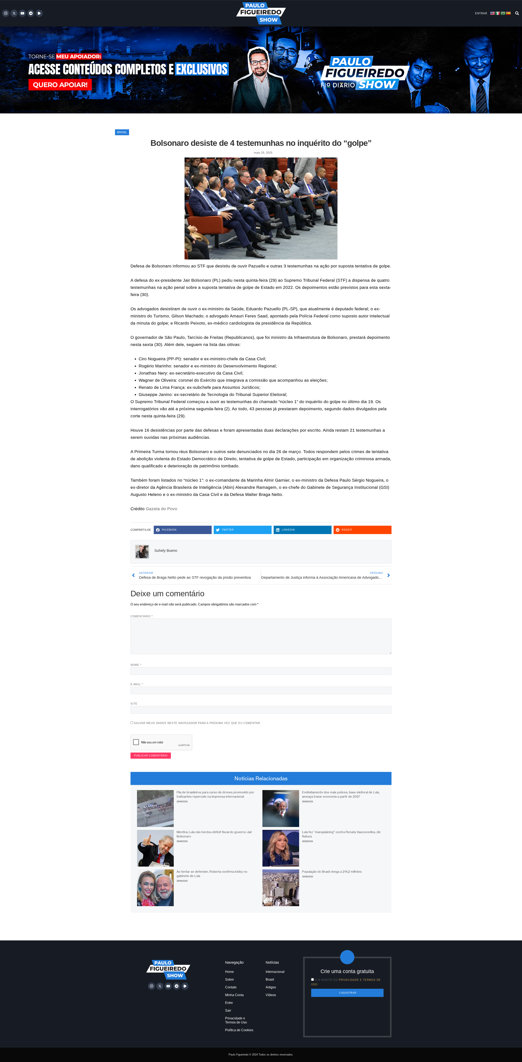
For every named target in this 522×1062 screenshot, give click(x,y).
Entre (229, 1002)
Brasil (122, 132)
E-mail (136, 684)
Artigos (271, 987)
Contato (231, 987)
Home (229, 971)
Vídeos (271, 995)
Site (133, 703)
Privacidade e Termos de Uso (236, 1020)
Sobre (229, 979)
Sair (228, 1010)
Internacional (275, 971)
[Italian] (498, 13)
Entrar (481, 13)
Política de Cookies (239, 1030)
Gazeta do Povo (161, 508)
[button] (517, 13)
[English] (492, 13)
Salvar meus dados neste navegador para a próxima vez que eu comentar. (197, 723)
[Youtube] (22, 13)
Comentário (141, 616)
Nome (136, 664)
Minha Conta (234, 995)
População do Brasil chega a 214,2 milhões (332, 872)
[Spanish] (508, 13)
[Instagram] (5, 13)
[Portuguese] (503, 13)
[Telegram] (30, 13)
